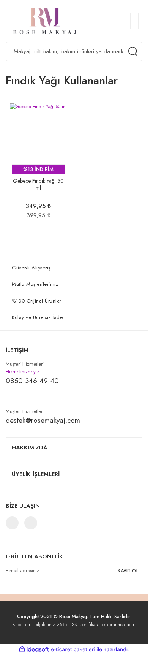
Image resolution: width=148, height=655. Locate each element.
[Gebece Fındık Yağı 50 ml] (38, 132)
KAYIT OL (128, 570)
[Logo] (48, 21)
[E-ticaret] (73, 649)
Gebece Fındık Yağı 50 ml (38, 184)
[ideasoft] (34, 649)
